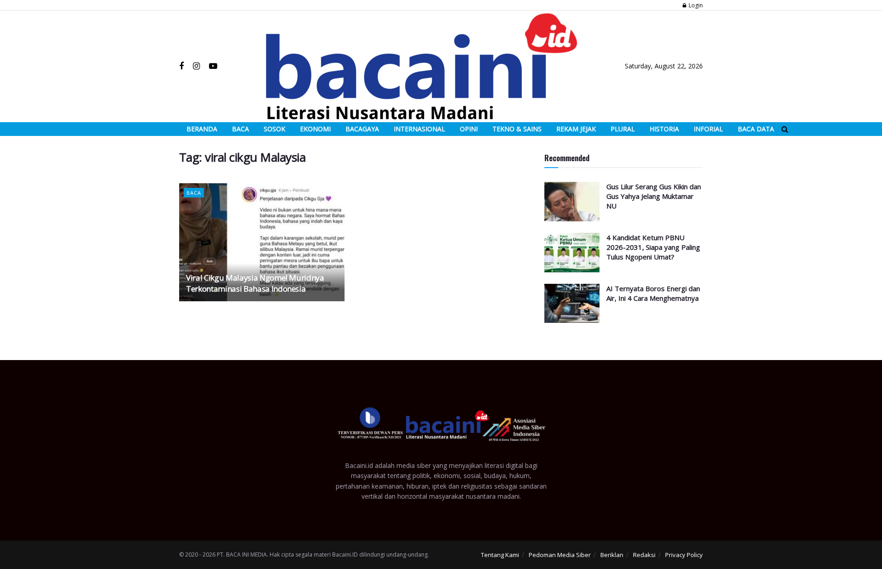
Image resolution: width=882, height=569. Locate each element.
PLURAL (623, 128)
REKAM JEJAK (576, 128)
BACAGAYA (362, 128)
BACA (240, 128)
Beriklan (611, 555)
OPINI (469, 128)
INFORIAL (708, 128)
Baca (194, 192)
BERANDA (202, 128)
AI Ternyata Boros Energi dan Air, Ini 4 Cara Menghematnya (653, 293)
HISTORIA (664, 128)
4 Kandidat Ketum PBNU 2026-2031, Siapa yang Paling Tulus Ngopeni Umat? (653, 247)
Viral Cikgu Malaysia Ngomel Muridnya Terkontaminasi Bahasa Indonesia (255, 283)
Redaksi (644, 555)
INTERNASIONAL (419, 128)
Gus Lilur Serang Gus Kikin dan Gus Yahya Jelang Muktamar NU (653, 196)
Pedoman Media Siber (560, 555)
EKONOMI (315, 128)
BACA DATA (756, 128)
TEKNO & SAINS (517, 128)
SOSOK (274, 128)
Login (695, 5)
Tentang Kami (500, 555)
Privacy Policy (684, 555)
